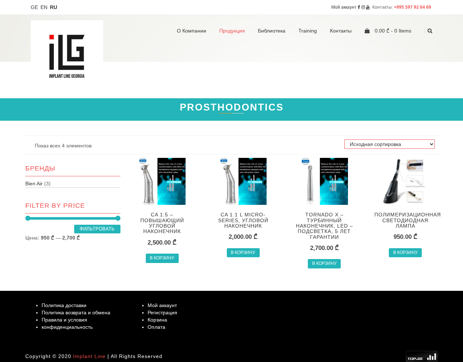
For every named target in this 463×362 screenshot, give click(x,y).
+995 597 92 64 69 (413, 7)
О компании (191, 31)
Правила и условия (64, 320)
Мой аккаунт (344, 7)
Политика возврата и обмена (76, 312)
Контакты (341, 31)
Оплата (156, 327)
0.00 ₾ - (392, 31)
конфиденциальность (67, 327)
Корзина (157, 320)
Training (307, 31)
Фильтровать (97, 229)
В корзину (162, 258)
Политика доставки (64, 305)
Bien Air (34, 183)
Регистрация (162, 312)
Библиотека (271, 31)
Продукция (232, 31)
